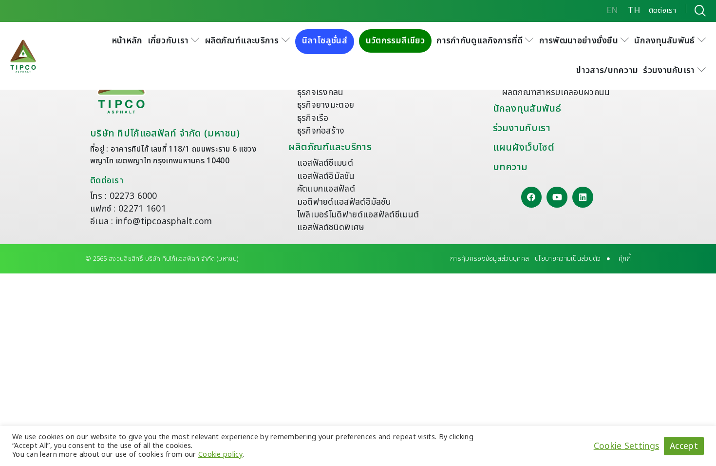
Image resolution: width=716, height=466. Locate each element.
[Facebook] (531, 197)
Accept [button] (684, 446)
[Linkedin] (582, 197)
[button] (174, 41)
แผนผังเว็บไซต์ (523, 147)
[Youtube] (556, 197)
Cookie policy (220, 454)
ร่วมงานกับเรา (521, 128)
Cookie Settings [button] (626, 446)
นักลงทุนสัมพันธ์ (527, 108)
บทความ (510, 167)
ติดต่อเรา (106, 180)
